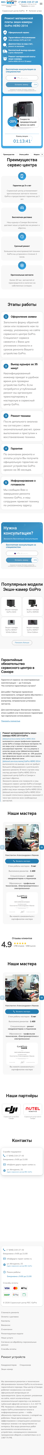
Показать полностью (10, 721)
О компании (6, 1329)
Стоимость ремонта (10, 1312)
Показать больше (22, 642)
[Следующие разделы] (42, 154)
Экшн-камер (7, 1369)
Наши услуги (7, 1338)
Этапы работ (24, 154)
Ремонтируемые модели (12, 1333)
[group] (11, 1111)
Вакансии (5, 1325)
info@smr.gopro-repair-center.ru (21, 1164)
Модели (37, 154)
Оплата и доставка (10, 1316)
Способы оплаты (8, 1349)
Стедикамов (25, 1365)
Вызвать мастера (23, 861)
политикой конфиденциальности (26, 90)
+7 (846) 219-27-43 (28, 2)
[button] (41, 847)
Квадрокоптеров (9, 1365)
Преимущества (8, 154)
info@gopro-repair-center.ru (19, 1259)
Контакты (5, 1321)
